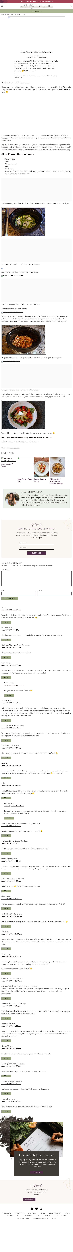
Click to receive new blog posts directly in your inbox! (36, 1)
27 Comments (43, 57)
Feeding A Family (55, 1213)
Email (41, 590)
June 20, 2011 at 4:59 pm (11, 1084)
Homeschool (19, 1213)
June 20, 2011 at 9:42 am (11, 843)
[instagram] (36, 1208)
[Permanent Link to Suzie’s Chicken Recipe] (41, 458)
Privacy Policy (61, 1215)
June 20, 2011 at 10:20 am (11, 899)
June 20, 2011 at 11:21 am (11, 957)
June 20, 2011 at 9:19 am (11, 786)
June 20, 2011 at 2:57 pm (11, 1066)
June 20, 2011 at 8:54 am (11, 728)
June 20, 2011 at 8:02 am (11, 610)
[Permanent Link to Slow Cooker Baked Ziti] (25, 458)
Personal (9, 1215)
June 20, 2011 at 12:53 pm (11, 981)
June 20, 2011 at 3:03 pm (14, 685)
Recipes (67, 1213)
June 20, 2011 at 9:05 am (11, 766)
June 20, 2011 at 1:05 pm (11, 1006)
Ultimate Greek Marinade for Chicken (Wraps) (56, 482)
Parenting (32, 1213)
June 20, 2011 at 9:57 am (11, 881)
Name (4, 590)
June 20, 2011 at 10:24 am (11, 916)
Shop (19, 1215)
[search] (71, 6)
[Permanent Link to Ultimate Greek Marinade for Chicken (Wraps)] (57, 458)
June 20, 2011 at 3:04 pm (14, 806)
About (39, 1215)
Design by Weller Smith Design (44, 1218)
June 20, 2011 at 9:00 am (11, 748)
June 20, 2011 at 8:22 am (11, 648)
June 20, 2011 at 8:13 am (11, 630)
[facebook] (32, 1208)
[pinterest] (41, 1208)
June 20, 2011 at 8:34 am (11, 703)
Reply (6, 622)
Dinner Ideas (14, 448)
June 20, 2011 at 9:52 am (11, 861)
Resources (29, 1215)
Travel (42, 1213)
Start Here (7, 1213)
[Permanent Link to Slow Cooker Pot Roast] (9, 458)
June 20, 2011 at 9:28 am (11, 826)
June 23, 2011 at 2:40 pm (11, 1101)
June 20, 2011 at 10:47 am (11, 934)
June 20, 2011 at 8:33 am (11, 665)
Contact (48, 1215)
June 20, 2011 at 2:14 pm (11, 1049)
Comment (6, 570)
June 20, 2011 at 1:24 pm (11, 1026)
